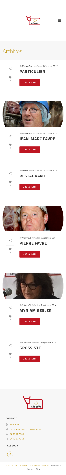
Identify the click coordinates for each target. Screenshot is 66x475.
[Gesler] (33, 20)
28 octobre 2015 (50, 66)
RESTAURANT (32, 176)
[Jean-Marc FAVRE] (33, 114)
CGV (38, 469)
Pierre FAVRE (33, 243)
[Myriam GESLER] (33, 286)
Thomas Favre (28, 66)
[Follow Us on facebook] (10, 454)
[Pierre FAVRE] (33, 218)
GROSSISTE (30, 348)
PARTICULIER (32, 71)
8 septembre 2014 (48, 237)
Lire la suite (30, 82)
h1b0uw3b (26, 237)
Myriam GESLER (35, 310)
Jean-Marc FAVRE (37, 139)
